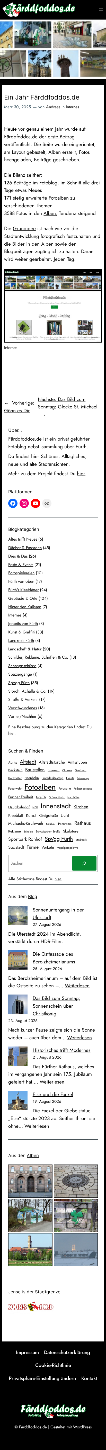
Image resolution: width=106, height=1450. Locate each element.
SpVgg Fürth (19, 683)
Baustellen (35, 769)
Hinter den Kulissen (24, 607)
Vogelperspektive (67, 848)
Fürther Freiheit (20, 797)
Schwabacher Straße (48, 831)
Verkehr (47, 847)
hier (81, 473)
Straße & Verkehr (23, 699)
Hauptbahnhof (19, 807)
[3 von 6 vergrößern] (45, 1205)
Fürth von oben (21, 581)
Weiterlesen (77, 985)
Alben (49, 213)
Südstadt (16, 847)
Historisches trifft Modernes (62, 1050)
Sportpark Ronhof (25, 839)
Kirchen (81, 806)
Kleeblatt (15, 815)
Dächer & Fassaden (25, 548)
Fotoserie (64, 788)
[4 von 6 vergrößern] (91, 1205)
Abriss (12, 762)
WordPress (82, 1427)
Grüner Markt (57, 797)
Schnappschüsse (22, 666)
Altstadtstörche (52, 762)
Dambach (80, 770)
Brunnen (53, 770)
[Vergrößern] (95, 276)
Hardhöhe (73, 797)
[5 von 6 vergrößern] (45, 1239)
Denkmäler (15, 778)
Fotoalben (59, 197)
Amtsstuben (77, 762)
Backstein (15, 770)
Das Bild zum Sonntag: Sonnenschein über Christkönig (56, 1006)
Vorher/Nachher (22, 716)
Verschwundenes (22, 708)
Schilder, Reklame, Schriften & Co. (38, 657)
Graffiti (41, 797)
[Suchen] (84, 863)
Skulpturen (72, 831)
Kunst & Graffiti (21, 632)
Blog (32, 896)
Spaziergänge (20, 674)
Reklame (14, 831)
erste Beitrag (61, 136)
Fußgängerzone (83, 789)
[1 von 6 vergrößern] (45, 1171)
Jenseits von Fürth (23, 623)
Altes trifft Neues (22, 539)
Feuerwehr (15, 788)
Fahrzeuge (83, 778)
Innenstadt (56, 806)
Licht (65, 815)
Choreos (67, 770)
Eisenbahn (31, 777)
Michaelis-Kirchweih (25, 823)
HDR (35, 807)
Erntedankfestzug (52, 778)
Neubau (50, 824)
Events (70, 778)
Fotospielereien (21, 573)
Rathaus (82, 823)
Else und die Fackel (53, 1094)
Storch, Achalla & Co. (27, 691)
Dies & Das (18, 556)
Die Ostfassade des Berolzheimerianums (54, 957)
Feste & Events (20, 565)
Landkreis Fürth (21, 640)
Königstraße (48, 815)
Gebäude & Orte (22, 598)
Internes (72, 107)
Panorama (65, 823)
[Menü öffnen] (101, 10)
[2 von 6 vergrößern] (91, 1171)
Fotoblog (48, 182)
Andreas (53, 107)
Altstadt (28, 762)
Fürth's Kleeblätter (23, 590)
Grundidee (24, 228)
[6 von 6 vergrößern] (91, 1239)
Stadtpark (81, 840)
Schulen (28, 832)
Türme (33, 847)
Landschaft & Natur (24, 649)
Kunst (31, 815)
